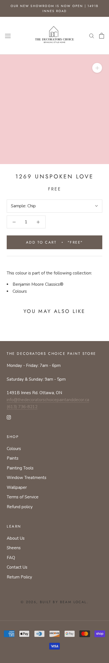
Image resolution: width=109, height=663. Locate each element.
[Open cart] (101, 35)
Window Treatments (26, 477)
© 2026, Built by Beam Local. (54, 602)
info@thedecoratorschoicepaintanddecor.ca (48, 400)
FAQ (11, 557)
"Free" (54, 242)
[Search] (91, 35)
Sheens (14, 548)
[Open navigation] (8, 35)
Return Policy (19, 577)
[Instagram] (9, 417)
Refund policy (20, 507)
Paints (12, 458)
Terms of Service (23, 497)
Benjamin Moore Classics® (38, 284)
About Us (16, 538)
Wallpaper (17, 487)
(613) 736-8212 (22, 407)
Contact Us (17, 567)
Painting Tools (20, 468)
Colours (20, 291)
